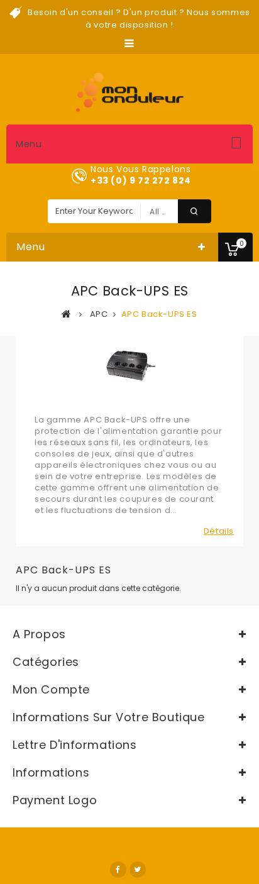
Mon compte (51, 689)
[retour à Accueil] (67, 313)
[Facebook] (118, 869)
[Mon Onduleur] (130, 92)
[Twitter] (138, 869)
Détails (219, 531)
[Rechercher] (194, 211)
